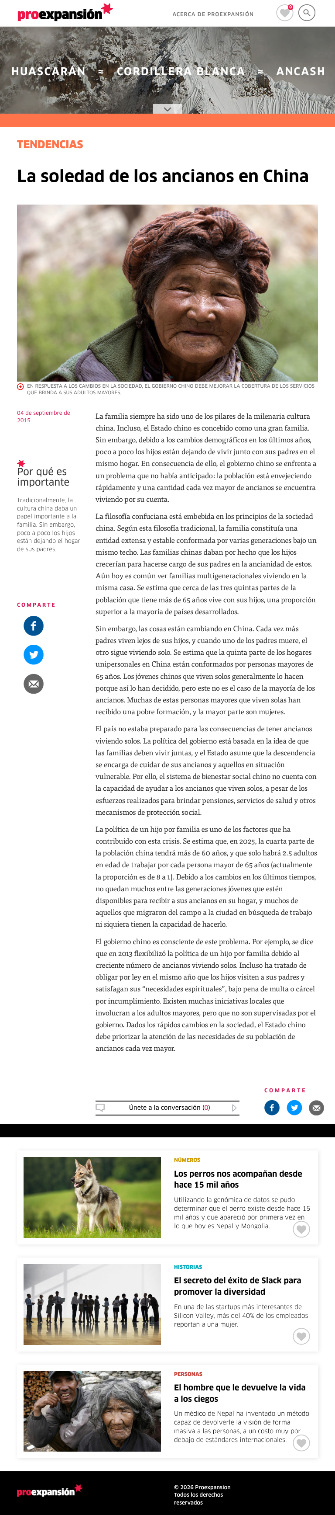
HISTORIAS (188, 1267)
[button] (50, 684)
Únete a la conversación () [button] (169, 1108)
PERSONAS (188, 1374)
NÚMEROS (187, 1160)
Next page (251, 1348)
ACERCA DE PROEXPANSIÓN (213, 14)
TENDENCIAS (50, 145)
